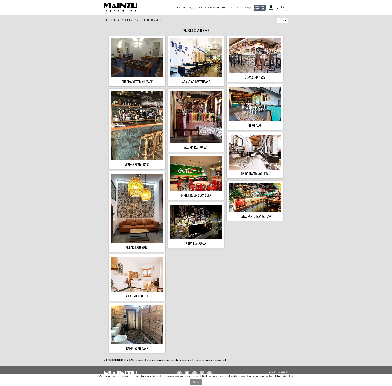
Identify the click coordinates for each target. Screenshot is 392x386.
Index (107, 20)
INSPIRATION (210, 7)
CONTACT (247, 7)
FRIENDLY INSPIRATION (125, 20)
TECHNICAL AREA (234, 7)
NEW (200, 7)
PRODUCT (192, 7)
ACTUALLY (221, 7)
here (291, 376)
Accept (196, 382)
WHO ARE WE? (180, 7)
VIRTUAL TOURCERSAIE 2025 (259, 7)
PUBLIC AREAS (146, 20)
